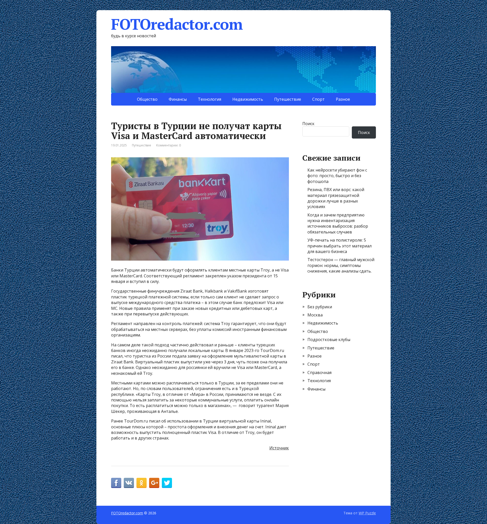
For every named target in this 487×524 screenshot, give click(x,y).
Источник (279, 448)
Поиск (308, 123)
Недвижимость (247, 99)
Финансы (178, 99)
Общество (147, 99)
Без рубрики (319, 307)
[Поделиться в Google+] (154, 483)
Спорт (318, 99)
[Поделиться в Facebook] (116, 483)
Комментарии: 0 (168, 145)
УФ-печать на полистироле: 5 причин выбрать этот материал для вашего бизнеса (339, 245)
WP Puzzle (367, 513)
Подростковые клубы (328, 339)
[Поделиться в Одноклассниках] (141, 483)
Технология (209, 99)
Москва (315, 315)
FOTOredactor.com (177, 24)
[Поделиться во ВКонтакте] (129, 483)
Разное (343, 99)
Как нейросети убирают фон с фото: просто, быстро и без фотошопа (337, 175)
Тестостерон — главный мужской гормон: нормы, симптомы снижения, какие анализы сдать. (340, 265)
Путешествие (287, 99)
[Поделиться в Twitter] (167, 483)
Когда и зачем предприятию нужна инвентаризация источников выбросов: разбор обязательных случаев (337, 223)
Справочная (319, 372)
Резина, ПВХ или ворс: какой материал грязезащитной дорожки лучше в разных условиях (335, 198)
